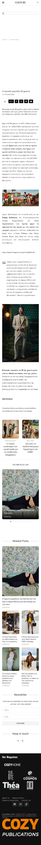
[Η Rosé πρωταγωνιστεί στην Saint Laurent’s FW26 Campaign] (30, 622)
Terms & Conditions (10, 800)
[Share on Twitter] (21, 101)
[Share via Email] (31, 101)
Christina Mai (9, 94)
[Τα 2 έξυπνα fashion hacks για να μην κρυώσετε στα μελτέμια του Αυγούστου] (10, 659)
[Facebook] (14, 804)
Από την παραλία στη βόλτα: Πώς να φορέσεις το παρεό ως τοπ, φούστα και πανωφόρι (30, 678)
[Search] (38, 3)
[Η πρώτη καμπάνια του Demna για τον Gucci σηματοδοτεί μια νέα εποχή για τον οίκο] (20, 494)
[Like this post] (12, 101)
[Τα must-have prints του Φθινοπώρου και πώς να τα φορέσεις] (10, 622)
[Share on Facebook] (16, 101)
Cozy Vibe (5, 814)
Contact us (26, 800)
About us (6, 798)
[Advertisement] (20, 62)
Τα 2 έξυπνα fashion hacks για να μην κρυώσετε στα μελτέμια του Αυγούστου (9, 678)
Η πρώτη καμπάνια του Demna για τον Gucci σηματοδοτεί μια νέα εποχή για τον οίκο (19, 601)
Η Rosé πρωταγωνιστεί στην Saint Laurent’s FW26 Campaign (30, 639)
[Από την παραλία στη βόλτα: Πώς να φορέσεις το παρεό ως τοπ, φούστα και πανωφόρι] (30, 659)
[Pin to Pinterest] (26, 101)
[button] (4, 495)
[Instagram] (20, 804)
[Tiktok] (26, 804)
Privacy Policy (18, 798)
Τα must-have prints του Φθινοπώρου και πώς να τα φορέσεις (9, 639)
